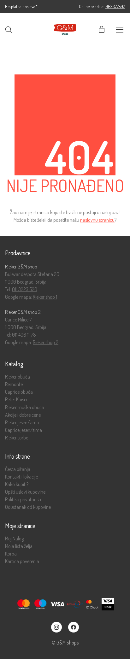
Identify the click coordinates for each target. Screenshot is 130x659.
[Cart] (101, 29)
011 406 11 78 (24, 335)
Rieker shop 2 (45, 342)
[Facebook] (73, 627)
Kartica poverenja (22, 561)
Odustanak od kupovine (28, 507)
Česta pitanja (17, 469)
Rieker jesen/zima (22, 423)
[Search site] (8, 29)
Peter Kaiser (16, 400)
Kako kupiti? (16, 484)
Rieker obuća (17, 377)
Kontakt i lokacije (21, 477)
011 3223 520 (24, 289)
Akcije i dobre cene (23, 415)
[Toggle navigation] (120, 29)
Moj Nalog (14, 539)
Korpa (11, 554)
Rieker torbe (16, 438)
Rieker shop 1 (45, 297)
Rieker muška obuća (24, 407)
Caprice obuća (19, 392)
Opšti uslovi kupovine (25, 492)
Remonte (14, 384)
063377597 (115, 6)
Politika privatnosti (23, 500)
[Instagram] (56, 627)
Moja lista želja (18, 546)
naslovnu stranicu (97, 220)
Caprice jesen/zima (23, 430)
